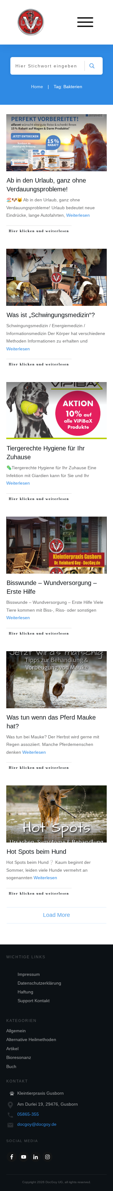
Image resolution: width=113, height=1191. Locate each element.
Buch (11, 1066)
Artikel (12, 1048)
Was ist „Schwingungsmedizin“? (51, 314)
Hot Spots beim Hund (36, 851)
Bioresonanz (18, 1057)
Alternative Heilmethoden (31, 1039)
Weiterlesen (78, 215)
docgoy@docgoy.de (36, 1124)
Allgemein (16, 1030)
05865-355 (28, 1114)
